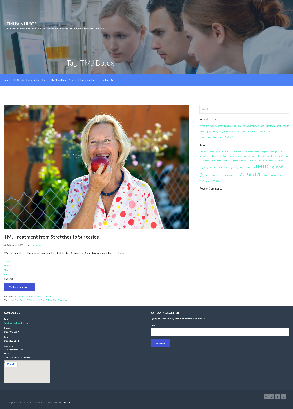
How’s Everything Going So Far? (216, 136)
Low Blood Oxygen (210, 160)
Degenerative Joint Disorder (211, 156)
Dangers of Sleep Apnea (271, 152)
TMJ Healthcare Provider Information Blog (73, 79)
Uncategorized (44, 296)
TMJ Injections (33, 300)
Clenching (214, 152)
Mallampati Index (226, 160)
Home (5, 79)
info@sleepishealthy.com (16, 323)
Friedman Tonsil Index (256, 156)
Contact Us (107, 79)
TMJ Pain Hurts (21, 23)
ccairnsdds (36, 245)
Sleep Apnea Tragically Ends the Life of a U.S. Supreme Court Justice (234, 131)
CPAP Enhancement (251, 152)
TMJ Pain (247, 174)
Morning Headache (242, 160)
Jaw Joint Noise (273, 156)
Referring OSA (216, 168)
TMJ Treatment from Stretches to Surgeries (51, 237)
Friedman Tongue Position (235, 156)
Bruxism (203, 152)
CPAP (222, 152)
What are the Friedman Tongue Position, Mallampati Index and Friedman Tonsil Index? (244, 125)
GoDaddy (67, 402)
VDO (217, 181)
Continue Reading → (19, 287)
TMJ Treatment (60, 300)
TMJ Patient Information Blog (30, 79)
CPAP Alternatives (234, 152)
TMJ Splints (46, 300)
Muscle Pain (258, 160)
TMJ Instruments (227, 175)
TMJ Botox (20, 300)
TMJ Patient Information (25, 296)
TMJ (241, 168)
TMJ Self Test (267, 175)
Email (154, 325)
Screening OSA (231, 168)
